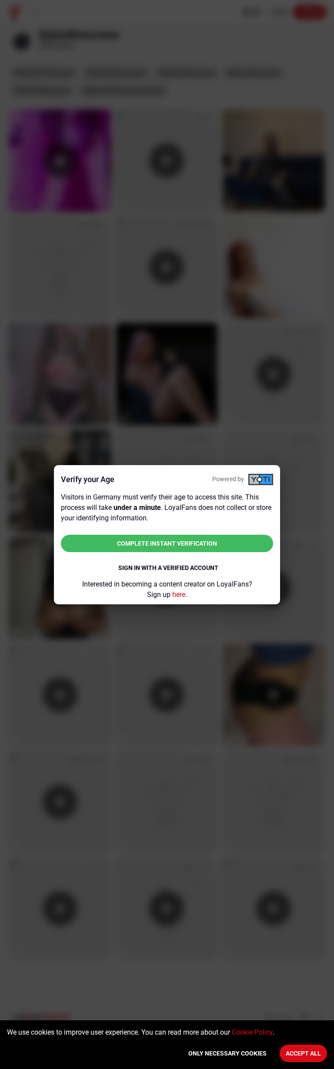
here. (179, 594)
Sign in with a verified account (168, 567)
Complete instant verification (167, 543)
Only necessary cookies (227, 1053)
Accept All (303, 1053)
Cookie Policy (252, 1032)
